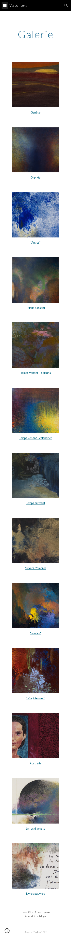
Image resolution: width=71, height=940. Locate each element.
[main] (35, 34)
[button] (4, 5)
